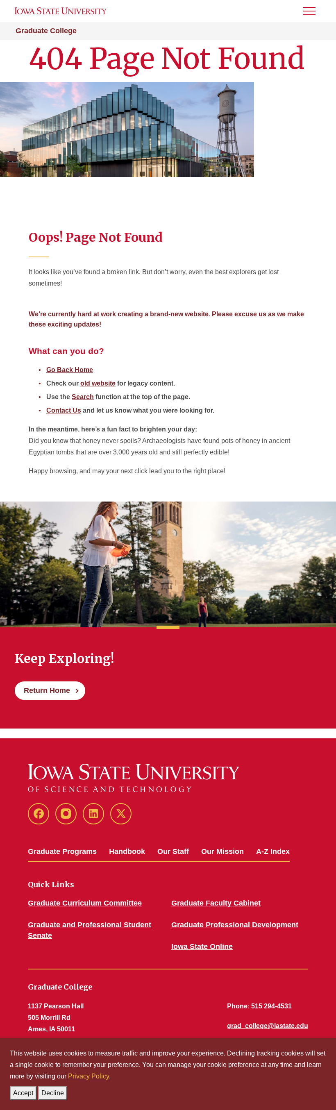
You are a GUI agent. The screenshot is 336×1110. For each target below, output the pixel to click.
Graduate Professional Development (234, 925)
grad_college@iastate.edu (267, 1025)
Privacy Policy (88, 1076)
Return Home (47, 690)
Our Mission (222, 851)
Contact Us (63, 410)
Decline (52, 1093)
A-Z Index (273, 851)
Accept (23, 1093)
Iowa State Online (202, 946)
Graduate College (46, 31)
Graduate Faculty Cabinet (216, 903)
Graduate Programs (62, 851)
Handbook (127, 851)
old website (98, 383)
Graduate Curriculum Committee (85, 903)
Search (83, 396)
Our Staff (173, 851)
